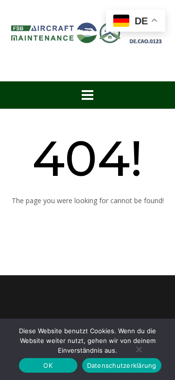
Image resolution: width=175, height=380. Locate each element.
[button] (87, 95)
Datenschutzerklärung (122, 365)
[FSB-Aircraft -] (87, 30)
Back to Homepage (87, 221)
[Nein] (138, 349)
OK (47, 365)
